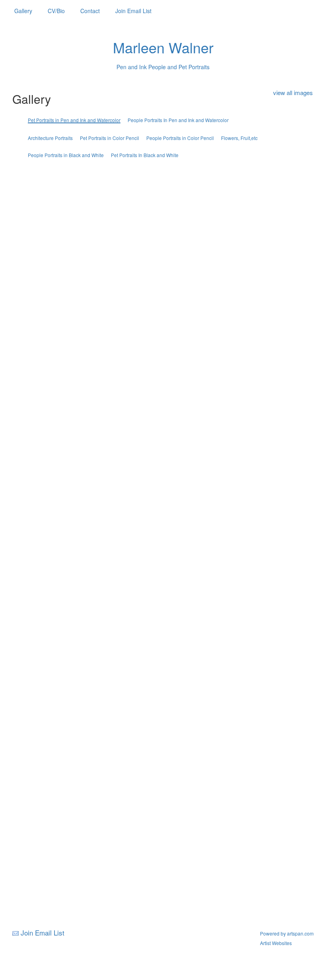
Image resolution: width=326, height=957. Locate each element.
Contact (90, 11)
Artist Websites (276, 942)
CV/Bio (56, 11)
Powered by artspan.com (287, 933)
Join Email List (133, 11)
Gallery (23, 11)
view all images (293, 92)
